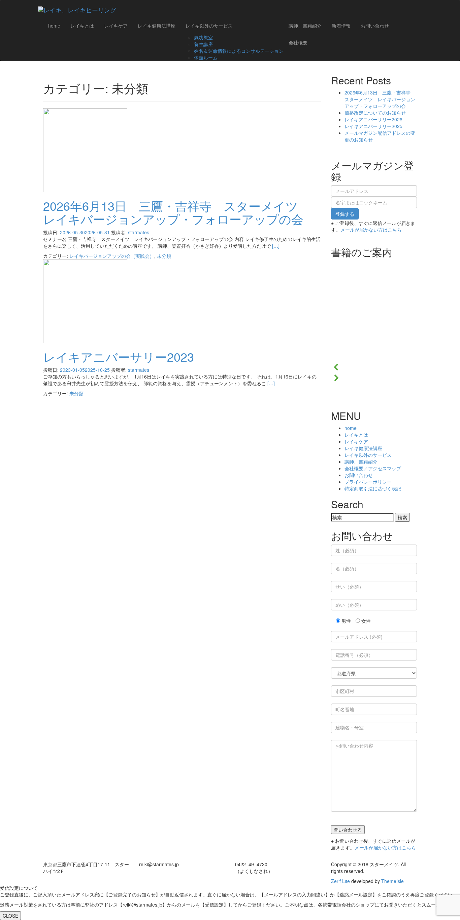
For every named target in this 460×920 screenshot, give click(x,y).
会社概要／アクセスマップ (372, 468)
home (54, 25)
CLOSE (10, 915)
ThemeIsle (392, 881)
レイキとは (82, 25)
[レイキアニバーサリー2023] (85, 300)
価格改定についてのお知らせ (375, 112)
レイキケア (116, 25)
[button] (374, 367)
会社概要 (298, 42)
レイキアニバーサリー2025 (373, 126)
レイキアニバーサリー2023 (118, 356)
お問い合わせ (375, 25)
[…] (276, 245)
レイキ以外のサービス (209, 25)
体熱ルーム (206, 57)
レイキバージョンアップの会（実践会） (111, 255)
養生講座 (203, 44)
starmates (138, 232)
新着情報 (341, 25)
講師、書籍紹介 (305, 25)
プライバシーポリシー (368, 481)
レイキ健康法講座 (156, 25)
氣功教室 (203, 37)
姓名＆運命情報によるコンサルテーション (239, 50)
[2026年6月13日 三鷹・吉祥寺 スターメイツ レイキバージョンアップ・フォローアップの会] (85, 149)
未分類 (164, 255)
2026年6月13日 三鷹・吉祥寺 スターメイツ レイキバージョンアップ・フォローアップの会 (176, 212)
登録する (344, 213)
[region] (374, 325)
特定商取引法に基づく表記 (372, 488)
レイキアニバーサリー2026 (373, 119)
